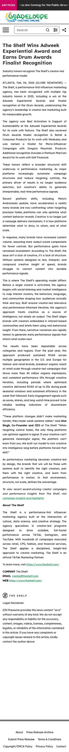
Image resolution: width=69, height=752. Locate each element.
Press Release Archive (39, 732)
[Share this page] (64, 30)
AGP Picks (8, 5)
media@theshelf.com (25, 576)
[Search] (48, 30)
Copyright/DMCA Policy (17, 746)
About (19, 732)
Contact (61, 746)
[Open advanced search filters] (55, 30)
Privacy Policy (44, 746)
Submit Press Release (21, 739)
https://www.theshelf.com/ (25, 580)
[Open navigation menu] (6, 30)
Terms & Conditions (49, 739)
